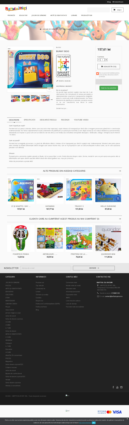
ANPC (68, 298)
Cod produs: (60, 86)
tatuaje (8, 380)
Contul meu (71, 277)
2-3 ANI (8, 337)
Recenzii (65, 120)
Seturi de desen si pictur (15, 376)
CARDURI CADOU (11, 304)
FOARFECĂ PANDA (21, 254)
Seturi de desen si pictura (14, 319)
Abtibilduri (9, 340)
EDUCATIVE (23, 15)
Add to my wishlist (108, 88)
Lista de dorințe (71, 304)
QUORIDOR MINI (108, 254)
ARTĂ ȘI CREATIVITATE (58, 15)
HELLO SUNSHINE (108, 206)
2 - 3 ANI (62, 29)
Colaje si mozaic (11, 367)
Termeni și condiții (42, 295)
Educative (9, 349)
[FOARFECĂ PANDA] (20, 238)
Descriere (14, 120)
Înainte (51, 100)
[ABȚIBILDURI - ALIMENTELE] (50, 238)
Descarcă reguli (48, 120)
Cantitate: (100, 57)
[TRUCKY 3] (79, 190)
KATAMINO (50, 206)
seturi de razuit (11, 316)
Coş (119, 10)
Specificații (29, 120)
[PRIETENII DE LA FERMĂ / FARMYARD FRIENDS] (79, 238)
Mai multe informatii (85, 422)
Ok (93, 422)
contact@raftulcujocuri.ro (114, 296)
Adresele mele (71, 289)
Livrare (38, 292)
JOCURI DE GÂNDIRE (39, 15)
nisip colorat (10, 310)
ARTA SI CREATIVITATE (13, 334)
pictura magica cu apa (13, 313)
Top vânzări (40, 285)
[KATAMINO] (50, 190)
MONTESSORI (10, 301)
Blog (109, 2)
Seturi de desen (11, 331)
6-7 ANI (8, 328)
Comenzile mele (71, 282)
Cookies (38, 298)
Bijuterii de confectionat (14, 373)
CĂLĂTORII (9, 295)
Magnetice (9, 361)
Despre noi (39, 301)
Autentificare (118, 2)
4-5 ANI (8, 322)
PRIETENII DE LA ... (79, 254)
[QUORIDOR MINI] (108, 238)
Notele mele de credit (73, 285)
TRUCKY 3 (79, 206)
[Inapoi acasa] (40, 29)
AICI (31, 161)
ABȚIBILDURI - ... (50, 254)
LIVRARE (74, 15)
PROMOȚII (11, 15)
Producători (86, 15)
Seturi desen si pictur (14, 364)
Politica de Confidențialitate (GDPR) (48, 304)
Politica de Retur (41, 307)
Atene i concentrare (14, 355)
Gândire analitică (73, 29)
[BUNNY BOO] (15, 98)
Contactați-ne (40, 289)
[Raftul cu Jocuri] (24, 9)
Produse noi (40, 282)
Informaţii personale (73, 292)
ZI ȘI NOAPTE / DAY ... (20, 206)
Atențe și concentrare (13, 386)
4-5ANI (8, 325)
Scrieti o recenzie (64, 81)
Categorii (9, 343)
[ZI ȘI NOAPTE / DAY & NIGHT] (20, 190)
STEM (7, 298)
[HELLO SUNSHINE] (108, 190)
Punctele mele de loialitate (75, 307)
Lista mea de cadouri (73, 301)
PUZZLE (8, 285)
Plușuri (8, 307)
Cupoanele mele (71, 295)
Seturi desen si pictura (13, 383)
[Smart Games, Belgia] (74, 66)
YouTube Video (81, 120)
